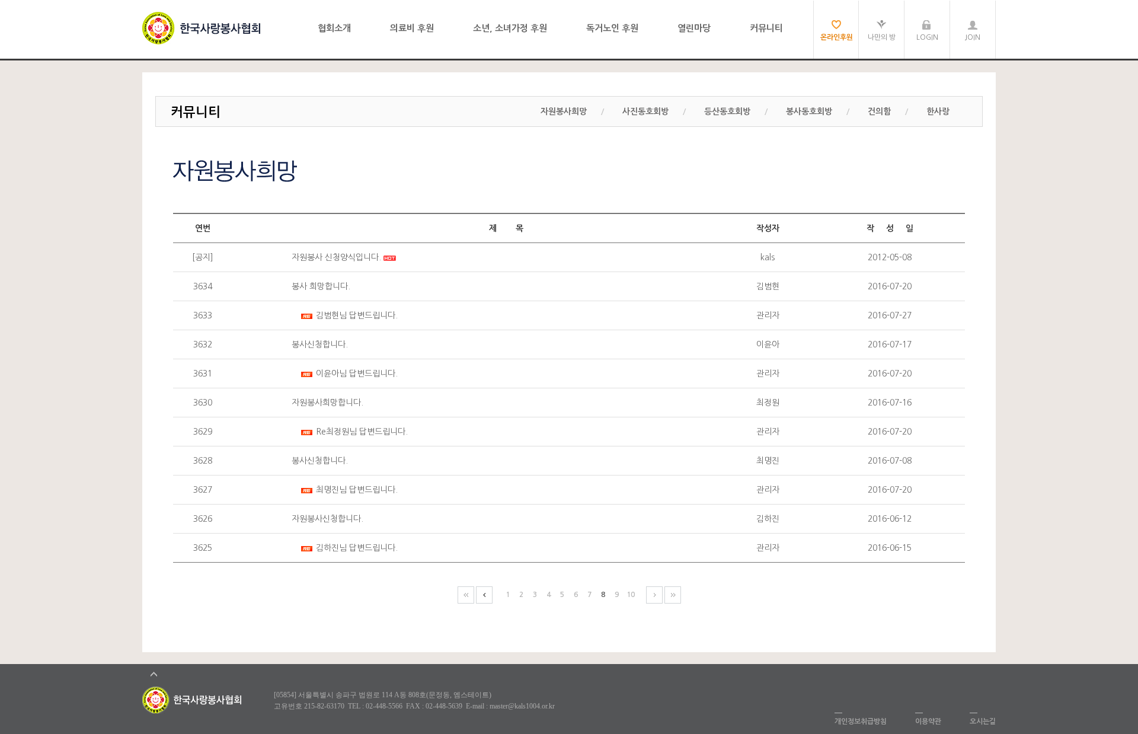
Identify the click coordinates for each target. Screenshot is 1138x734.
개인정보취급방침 (861, 721)
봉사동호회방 (809, 111)
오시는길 (983, 721)
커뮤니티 (766, 28)
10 (630, 594)
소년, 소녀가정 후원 (510, 28)
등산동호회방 (727, 111)
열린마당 (694, 28)
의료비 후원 (412, 28)
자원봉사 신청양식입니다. (336, 257)
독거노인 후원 (612, 28)
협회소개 (334, 28)
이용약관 (928, 721)
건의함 (879, 111)
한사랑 (938, 111)
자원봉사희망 (564, 111)
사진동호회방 (645, 111)
